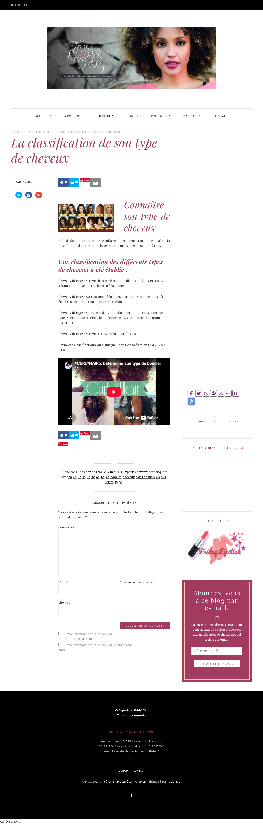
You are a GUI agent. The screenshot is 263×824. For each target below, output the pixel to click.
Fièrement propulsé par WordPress (125, 781)
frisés (109, 482)
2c (79, 477)
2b (74, 477)
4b (102, 477)
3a (83, 477)
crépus (161, 477)
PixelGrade (173, 781)
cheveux (129, 477)
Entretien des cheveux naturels (64, 132)
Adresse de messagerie (137, 582)
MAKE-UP (190, 116)
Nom (63, 582)
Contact (139, 770)
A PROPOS (72, 116)
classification (145, 477)
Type (118, 482)
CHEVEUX (103, 116)
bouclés (115, 477)
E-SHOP (123, 770)
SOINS (131, 116)
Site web (64, 602)
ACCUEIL (41, 116)
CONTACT (220, 116)
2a (70, 477)
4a (97, 477)
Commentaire (68, 527)
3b (88, 477)
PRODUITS (159, 116)
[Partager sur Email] (95, 182)
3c (93, 477)
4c (107, 477)
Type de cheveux (107, 132)
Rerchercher (23, 4)
